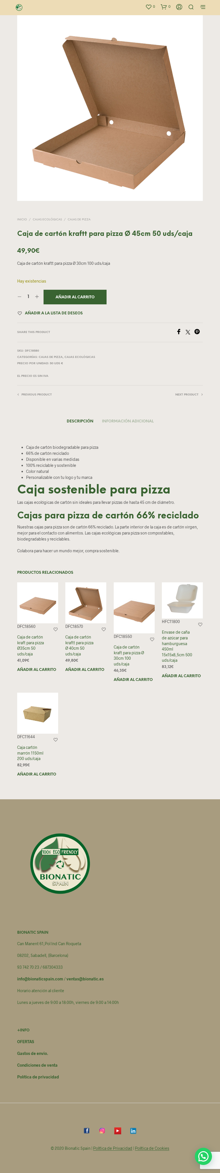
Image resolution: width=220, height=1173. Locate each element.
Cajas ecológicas (47, 219)
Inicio (22, 219)
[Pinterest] (198, 332)
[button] (150, 6)
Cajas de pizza (79, 219)
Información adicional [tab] (128, 421)
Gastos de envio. (32, 1053)
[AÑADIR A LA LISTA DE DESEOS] (55, 629)
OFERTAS (25, 1041)
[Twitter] (190, 332)
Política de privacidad (38, 1076)
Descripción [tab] (80, 421)
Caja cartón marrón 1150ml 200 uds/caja (30, 753)
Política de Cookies (152, 1148)
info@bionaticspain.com (40, 978)
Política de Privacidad (112, 1148)
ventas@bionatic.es (85, 978)
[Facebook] (181, 332)
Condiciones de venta (37, 1065)
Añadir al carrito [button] (36, 670)
